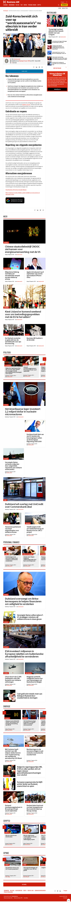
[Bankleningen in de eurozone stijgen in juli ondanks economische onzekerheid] (35, 736)
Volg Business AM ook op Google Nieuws (16, 190)
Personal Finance (32, 5)
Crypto (39, 5)
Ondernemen (11, 5)
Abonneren (64, 5)
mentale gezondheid (28, 554)
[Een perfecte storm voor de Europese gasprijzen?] (12, 857)
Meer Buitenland (60, 67)
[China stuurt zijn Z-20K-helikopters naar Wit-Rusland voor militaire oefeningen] (13, 663)
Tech (21, 5)
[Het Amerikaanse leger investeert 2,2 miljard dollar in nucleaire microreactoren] (24, 383)
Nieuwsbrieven (18, 890)
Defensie (6, 334)
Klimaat (43, 364)
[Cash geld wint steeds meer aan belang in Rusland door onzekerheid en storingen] (9, 690)
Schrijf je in (57, 89)
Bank (5, 500)
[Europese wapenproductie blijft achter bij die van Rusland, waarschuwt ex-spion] (9, 779)
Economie (5, 5)
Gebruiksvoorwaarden (40, 890)
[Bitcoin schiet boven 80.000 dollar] (12, 825)
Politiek (17, 5)
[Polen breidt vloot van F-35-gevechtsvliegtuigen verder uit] (49, 51)
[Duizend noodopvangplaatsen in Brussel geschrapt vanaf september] (13, 792)
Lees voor (24, 71)
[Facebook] (55, 890)
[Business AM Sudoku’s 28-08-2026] (35, 325)
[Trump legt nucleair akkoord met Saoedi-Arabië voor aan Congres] (57, 15)
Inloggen (62, 2)
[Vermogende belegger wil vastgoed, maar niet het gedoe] (30, 857)
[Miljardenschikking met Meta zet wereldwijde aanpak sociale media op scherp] (13, 258)
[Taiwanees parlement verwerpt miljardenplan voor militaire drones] (13, 513)
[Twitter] (57, 890)
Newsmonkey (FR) (18, 898)
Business (6, 242)
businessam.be (17, 59)
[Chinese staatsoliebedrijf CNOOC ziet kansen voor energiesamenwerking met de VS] (24, 220)
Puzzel (27, 334)
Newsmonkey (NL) (8, 898)
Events (24, 890)
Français (65, 890)
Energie (25, 5)
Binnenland (43, 865)
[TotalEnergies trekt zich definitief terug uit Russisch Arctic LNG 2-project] (35, 513)
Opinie (59, 8)
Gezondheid (7, 776)
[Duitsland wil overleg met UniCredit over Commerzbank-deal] (24, 478)
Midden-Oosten (26, 104)
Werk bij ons (31, 890)
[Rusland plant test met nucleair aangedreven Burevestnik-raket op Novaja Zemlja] (35, 792)
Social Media (7, 268)
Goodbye (26, 898)
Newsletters (65, 8)
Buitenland (6, 56)
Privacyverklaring (8, 892)
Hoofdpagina (5, 10)
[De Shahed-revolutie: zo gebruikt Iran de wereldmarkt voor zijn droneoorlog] (13, 325)
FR (67, 2)
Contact (65, 898)
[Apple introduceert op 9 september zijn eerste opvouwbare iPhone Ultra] (35, 258)
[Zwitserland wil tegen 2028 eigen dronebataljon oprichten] (49, 40)
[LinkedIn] (60, 890)
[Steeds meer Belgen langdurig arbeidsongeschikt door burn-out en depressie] (30, 546)
